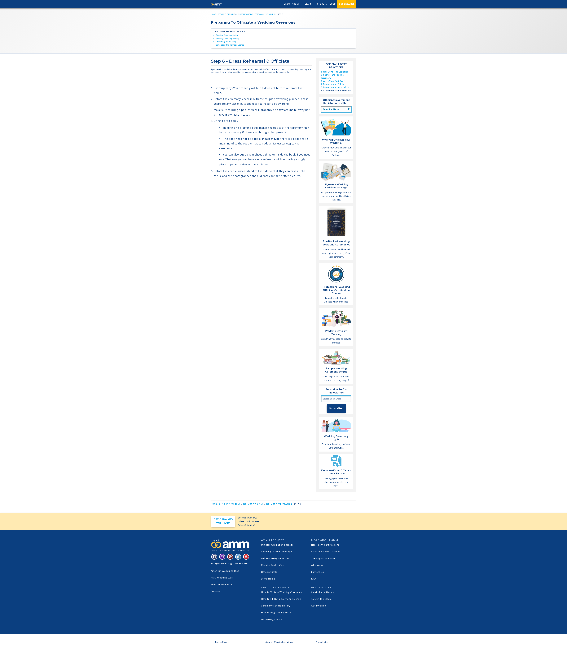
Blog (287, 4)
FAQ (313, 578)
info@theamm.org (221, 563)
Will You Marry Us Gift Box (276, 558)
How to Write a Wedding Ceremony (281, 592)
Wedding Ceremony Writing (227, 38)
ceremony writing (244, 14)
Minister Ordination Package (277, 544)
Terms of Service (222, 642)
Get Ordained (347, 4)
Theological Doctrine (323, 558)
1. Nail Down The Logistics (334, 71)
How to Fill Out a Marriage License (281, 598)
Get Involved (318, 605)
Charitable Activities (322, 592)
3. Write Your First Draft (333, 81)
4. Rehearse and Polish (332, 84)
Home (213, 14)
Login (333, 4)
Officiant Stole (269, 571)
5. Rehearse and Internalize (335, 87)
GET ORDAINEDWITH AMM (223, 521)
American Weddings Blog (225, 570)
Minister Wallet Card (273, 565)
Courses (215, 591)
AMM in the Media (321, 598)
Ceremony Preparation (265, 14)
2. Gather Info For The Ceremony (332, 76)
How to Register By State (276, 612)
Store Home (268, 578)
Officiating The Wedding (226, 41)
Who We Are (318, 565)
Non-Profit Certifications (325, 544)
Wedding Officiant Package (276, 551)
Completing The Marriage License (230, 45)
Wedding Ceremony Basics (227, 35)
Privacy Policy (322, 642)
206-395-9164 (241, 563)
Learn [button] (308, 4)
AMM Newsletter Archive (325, 551)
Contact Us (317, 571)
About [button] (295, 4)
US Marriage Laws (271, 619)
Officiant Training (226, 14)
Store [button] (320, 4)
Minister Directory (221, 584)
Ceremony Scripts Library (275, 605)
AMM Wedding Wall (222, 577)
